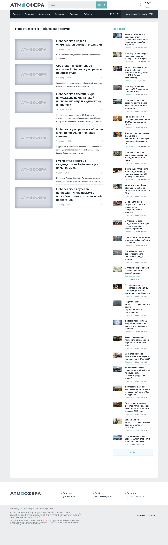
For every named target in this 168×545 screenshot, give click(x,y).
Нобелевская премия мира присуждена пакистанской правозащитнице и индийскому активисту (78, 99)
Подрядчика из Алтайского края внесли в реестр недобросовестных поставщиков (137, 307)
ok (118, 14)
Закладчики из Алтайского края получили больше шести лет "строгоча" (137, 424)
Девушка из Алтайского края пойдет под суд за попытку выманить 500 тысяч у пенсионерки (136, 173)
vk (114, 14)
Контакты (152, 515)
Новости (119, 29)
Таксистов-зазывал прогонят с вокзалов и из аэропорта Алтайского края (137, 341)
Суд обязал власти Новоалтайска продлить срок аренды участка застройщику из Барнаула (137, 289)
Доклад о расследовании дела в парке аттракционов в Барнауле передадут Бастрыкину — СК (137, 138)
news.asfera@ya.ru (103, 497)
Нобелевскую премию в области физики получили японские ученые (79, 132)
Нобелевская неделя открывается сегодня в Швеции (79, 42)
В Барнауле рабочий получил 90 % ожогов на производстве (136, 89)
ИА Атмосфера (27, 5)
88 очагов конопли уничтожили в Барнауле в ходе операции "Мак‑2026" (137, 356)
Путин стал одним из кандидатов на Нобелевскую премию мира (77, 164)
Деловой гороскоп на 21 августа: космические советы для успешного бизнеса (136, 325)
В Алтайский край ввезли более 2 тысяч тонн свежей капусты (137, 270)
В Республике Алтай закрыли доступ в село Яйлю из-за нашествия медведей (136, 104)
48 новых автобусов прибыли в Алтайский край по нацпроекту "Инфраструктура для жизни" (137, 373)
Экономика (44, 14)
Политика (29, 14)
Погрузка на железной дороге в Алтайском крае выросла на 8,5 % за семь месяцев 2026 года (137, 407)
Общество (59, 14)
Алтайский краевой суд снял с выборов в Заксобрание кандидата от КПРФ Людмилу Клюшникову (136, 72)
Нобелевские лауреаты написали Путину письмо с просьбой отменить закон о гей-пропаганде (79, 194)
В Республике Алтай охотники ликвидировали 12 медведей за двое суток (137, 156)
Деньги (16, 14)
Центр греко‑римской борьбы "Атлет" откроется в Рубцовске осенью (137, 439)
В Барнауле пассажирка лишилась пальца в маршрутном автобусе (136, 56)
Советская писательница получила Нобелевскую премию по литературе (79, 69)
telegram (110, 14)
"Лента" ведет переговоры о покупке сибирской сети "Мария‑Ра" (137, 240)
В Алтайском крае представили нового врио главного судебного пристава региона (137, 225)
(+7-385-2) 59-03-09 (72, 497)
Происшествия (130, 62)
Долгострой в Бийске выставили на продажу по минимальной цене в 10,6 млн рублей (137, 391)
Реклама (141, 515)
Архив (132, 452)
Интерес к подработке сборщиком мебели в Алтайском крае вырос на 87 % (137, 189)
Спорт (127, 444)
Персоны (74, 14)
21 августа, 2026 (141, 48)
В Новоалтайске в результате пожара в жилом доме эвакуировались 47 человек (135, 207)
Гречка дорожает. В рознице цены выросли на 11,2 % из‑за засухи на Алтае (137, 121)
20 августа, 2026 (141, 348)
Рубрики (88, 14)
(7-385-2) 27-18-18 (135, 497)
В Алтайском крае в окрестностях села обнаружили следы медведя (134, 255)
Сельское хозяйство (132, 276)
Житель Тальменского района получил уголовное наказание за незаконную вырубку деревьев (136, 39)
